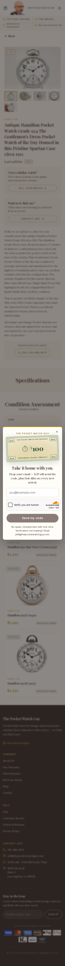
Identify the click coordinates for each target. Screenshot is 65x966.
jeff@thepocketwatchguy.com (32, 534)
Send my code (32, 518)
